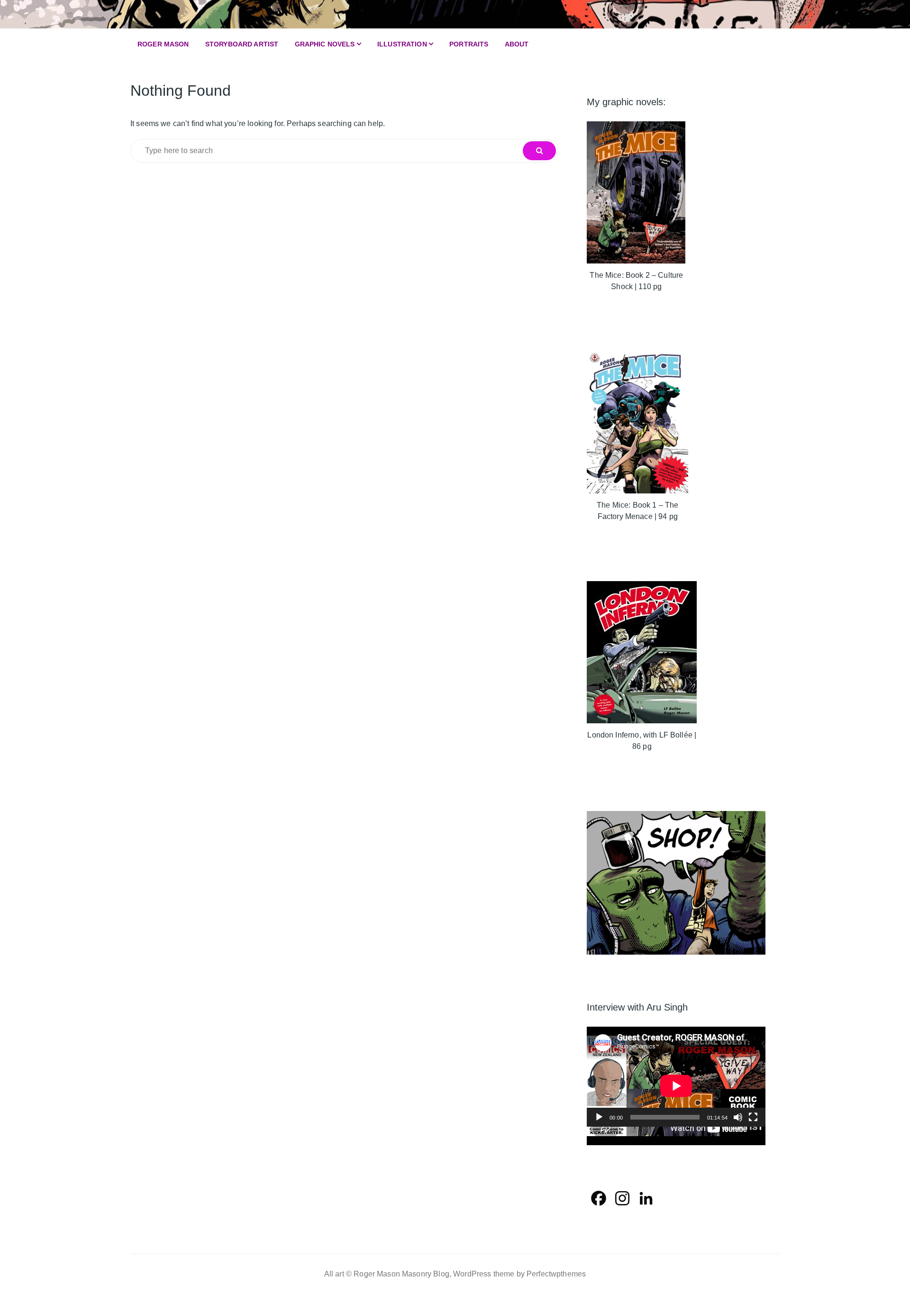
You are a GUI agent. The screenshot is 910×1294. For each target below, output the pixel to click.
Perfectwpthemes (556, 1274)
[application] (676, 1077)
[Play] (599, 1117)
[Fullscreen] (753, 1117)
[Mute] (738, 1117)
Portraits (468, 44)
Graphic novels (325, 44)
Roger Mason (163, 44)
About (517, 44)
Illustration (402, 44)
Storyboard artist (242, 44)
